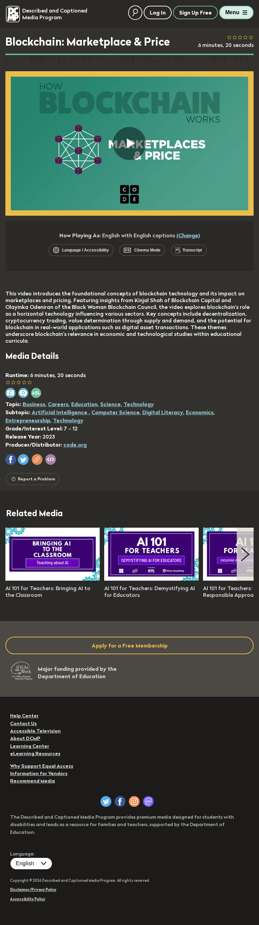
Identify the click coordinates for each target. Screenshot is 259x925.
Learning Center (29, 746)
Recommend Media (32, 781)
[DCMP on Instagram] (134, 801)
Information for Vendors (38, 773)
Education (84, 404)
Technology (138, 404)
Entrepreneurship (27, 420)
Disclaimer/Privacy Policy (33, 889)
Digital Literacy (162, 412)
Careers (58, 404)
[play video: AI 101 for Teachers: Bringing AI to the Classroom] (52, 578)
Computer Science (115, 412)
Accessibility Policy (27, 899)
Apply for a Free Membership (130, 645)
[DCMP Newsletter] (148, 801)
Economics (199, 412)
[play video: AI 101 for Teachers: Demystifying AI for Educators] (151, 578)
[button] (10, 459)
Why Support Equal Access (41, 766)
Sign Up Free (195, 12)
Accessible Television (35, 731)
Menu (232, 12)
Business (34, 404)
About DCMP (25, 738)
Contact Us (23, 723)
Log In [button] (158, 12)
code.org (75, 444)
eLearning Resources (35, 753)
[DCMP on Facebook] (120, 801)
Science (110, 404)
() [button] (188, 235)
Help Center (24, 716)
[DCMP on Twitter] (105, 801)
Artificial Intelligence (60, 412)
